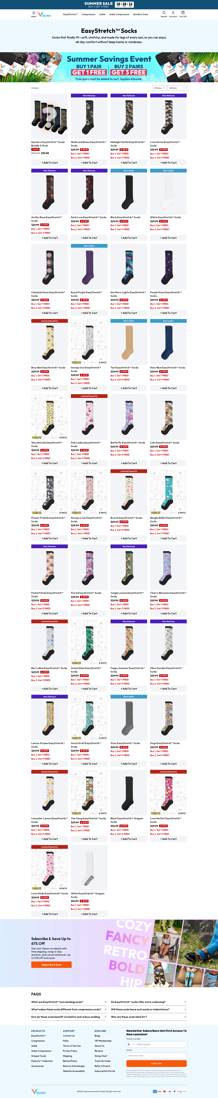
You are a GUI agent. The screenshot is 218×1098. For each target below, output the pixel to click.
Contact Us (69, 1035)
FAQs (66, 1040)
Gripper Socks (38, 1055)
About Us (99, 1045)
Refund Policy (70, 1061)
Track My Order (103, 1061)
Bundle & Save (140, 14)
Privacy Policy (70, 1050)
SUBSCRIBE (156, 1063)
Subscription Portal (105, 1071)
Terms (178, 1076)
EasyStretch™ (70, 14)
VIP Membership (103, 1040)
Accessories (37, 1066)
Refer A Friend (102, 1066)
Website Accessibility (74, 1071)
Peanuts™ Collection (42, 1061)
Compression (88, 14)
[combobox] (131, 1044)
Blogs (97, 1035)
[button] (33, 14)
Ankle (102, 14)
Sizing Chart (101, 1055)
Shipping (67, 1055)
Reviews (99, 1050)
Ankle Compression (119, 14)
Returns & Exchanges (74, 1066)
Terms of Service (72, 1045)
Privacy (184, 1076)
